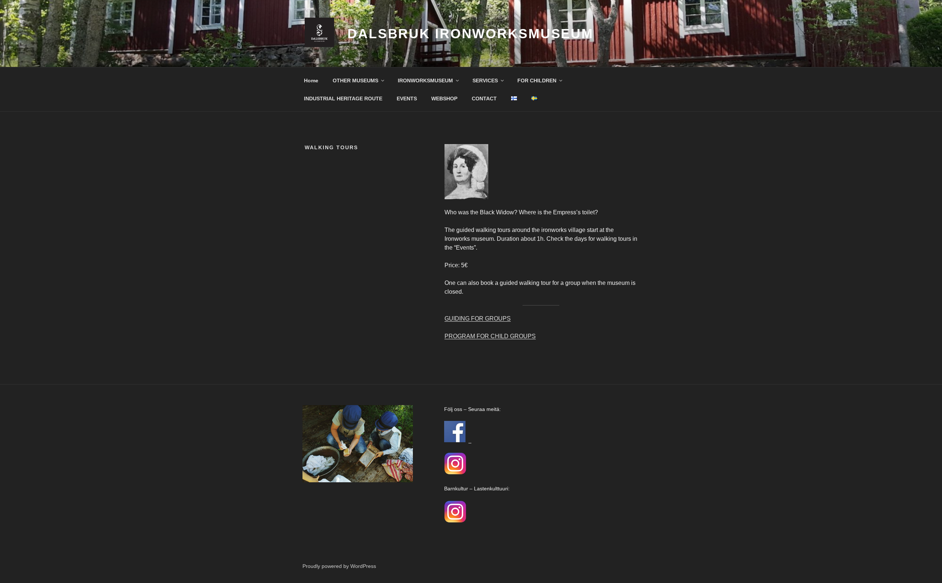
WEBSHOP (444, 98)
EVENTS (407, 98)
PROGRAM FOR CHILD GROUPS (490, 336)
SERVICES (485, 80)
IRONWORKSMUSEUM (425, 80)
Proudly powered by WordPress (339, 566)
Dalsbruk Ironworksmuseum (470, 33)
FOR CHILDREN (536, 80)
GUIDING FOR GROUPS (478, 318)
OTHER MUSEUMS (355, 80)
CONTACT (484, 98)
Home (311, 80)
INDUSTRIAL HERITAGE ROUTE (343, 98)
